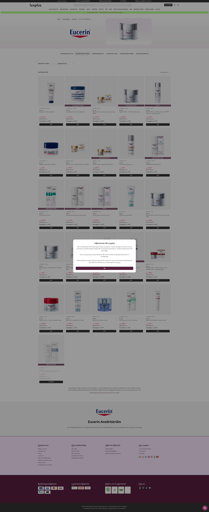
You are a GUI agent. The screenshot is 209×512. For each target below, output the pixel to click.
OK (104, 268)
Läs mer (118, 262)
